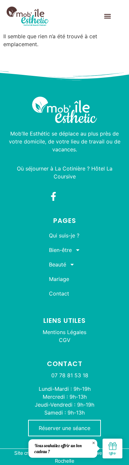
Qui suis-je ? (64, 235)
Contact (59, 293)
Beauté (57, 264)
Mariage (59, 279)
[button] (107, 16)
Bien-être (60, 250)
